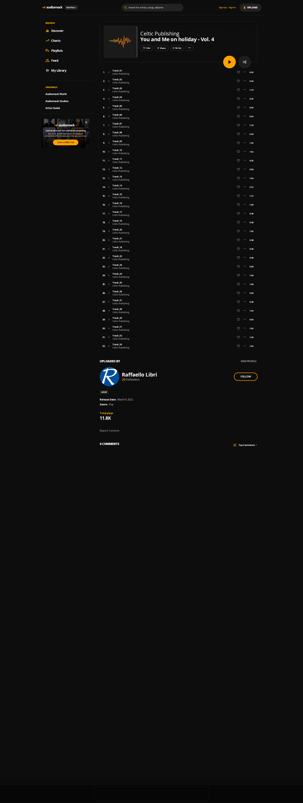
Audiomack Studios (56, 101)
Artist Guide (52, 108)
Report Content (109, 430)
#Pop (104, 392)
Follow (246, 376)
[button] (178, 72)
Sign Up (223, 7)
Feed (54, 60)
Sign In (232, 7)
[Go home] (52, 7)
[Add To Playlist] (109, 72)
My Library (58, 70)
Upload (252, 7)
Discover (57, 31)
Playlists (57, 50)
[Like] (238, 72)
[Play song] (229, 62)
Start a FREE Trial (65, 142)
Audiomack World (56, 94)
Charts (55, 40)
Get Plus (71, 7)
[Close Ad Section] (86, 122)
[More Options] (245, 72)
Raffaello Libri (139, 374)
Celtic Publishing (120, 73)
